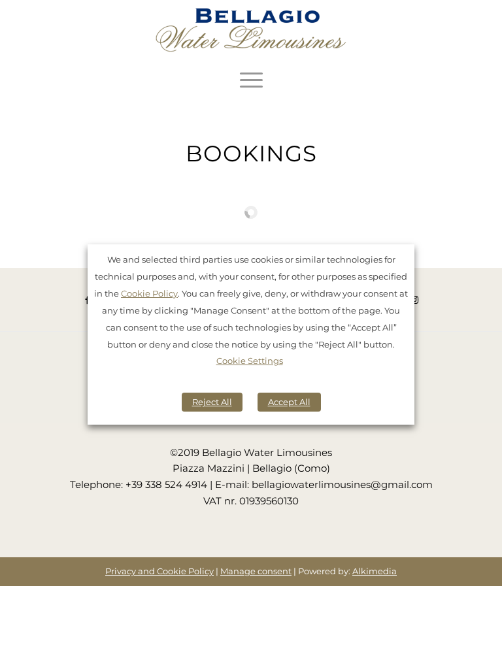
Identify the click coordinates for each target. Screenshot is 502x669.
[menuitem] (251, 79)
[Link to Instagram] (415, 300)
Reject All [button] (212, 402)
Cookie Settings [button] (249, 360)
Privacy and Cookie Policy (159, 571)
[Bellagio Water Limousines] (251, 32)
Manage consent (256, 571)
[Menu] (251, 79)
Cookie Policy (149, 293)
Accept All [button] (289, 402)
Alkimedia (374, 571)
